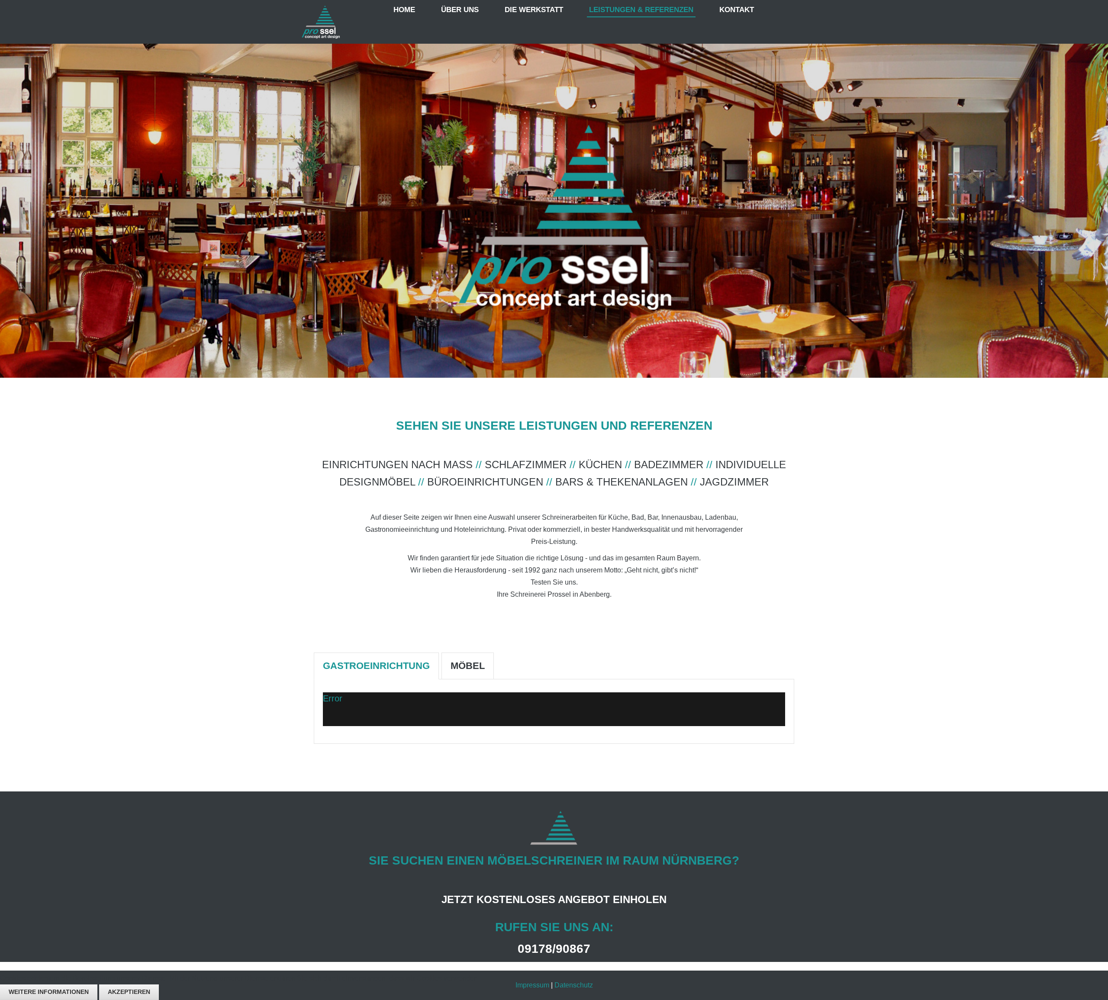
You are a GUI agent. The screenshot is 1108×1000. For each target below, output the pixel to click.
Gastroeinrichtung (376, 665)
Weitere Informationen (49, 991)
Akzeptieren (129, 991)
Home (404, 10)
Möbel (468, 665)
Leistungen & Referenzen (641, 10)
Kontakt (736, 10)
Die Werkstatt (534, 10)
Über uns (460, 10)
